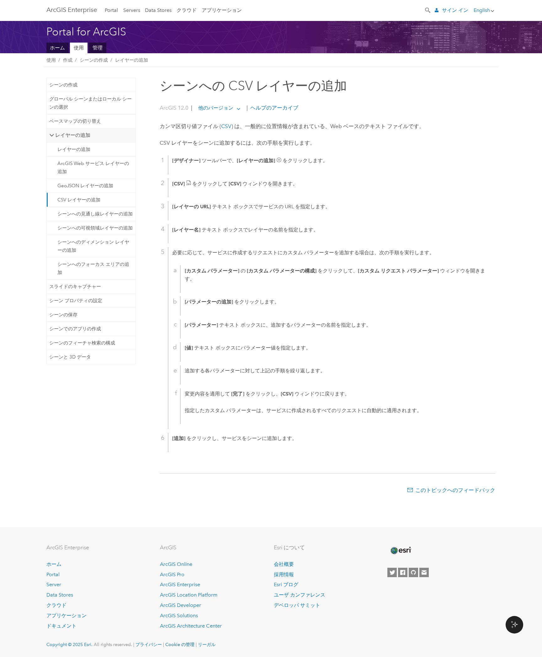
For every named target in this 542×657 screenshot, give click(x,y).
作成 (67, 60)
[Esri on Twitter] (392, 572)
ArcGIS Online (176, 564)
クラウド (187, 10)
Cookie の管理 (179, 644)
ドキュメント (61, 626)
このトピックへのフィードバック (455, 490)
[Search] (428, 9)
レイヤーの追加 (131, 60)
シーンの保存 (63, 315)
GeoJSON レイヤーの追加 (85, 186)
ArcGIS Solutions (179, 615)
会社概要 (284, 564)
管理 (98, 48)
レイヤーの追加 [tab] (72, 135)
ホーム (57, 48)
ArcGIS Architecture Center (191, 626)
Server (53, 584)
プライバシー (149, 644)
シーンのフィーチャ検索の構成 (82, 343)
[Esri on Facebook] (402, 572)
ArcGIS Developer (180, 605)
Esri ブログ (286, 584)
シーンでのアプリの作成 (75, 329)
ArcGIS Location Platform (188, 595)
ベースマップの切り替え (75, 121)
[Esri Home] (401, 550)
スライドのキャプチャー (75, 286)
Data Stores (158, 10)
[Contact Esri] (424, 572)
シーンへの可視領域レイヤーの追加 (95, 228)
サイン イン (455, 10)
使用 (79, 48)
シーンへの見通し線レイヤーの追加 (95, 214)
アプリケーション (222, 10)
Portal (111, 10)
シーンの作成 (94, 60)
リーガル (206, 644)
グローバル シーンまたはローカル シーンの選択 (90, 103)
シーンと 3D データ (70, 357)
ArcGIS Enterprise (71, 9)
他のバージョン (215, 108)
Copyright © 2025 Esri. (69, 644)
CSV (226, 126)
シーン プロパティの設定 (75, 300)
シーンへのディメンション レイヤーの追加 (93, 246)
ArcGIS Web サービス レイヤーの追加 (93, 167)
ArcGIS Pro (172, 574)
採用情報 (284, 574)
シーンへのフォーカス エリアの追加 (93, 268)
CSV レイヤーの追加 (78, 200)
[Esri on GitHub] (413, 572)
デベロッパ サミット (297, 605)
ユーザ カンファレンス (299, 595)
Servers (131, 10)
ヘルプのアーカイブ (273, 108)
